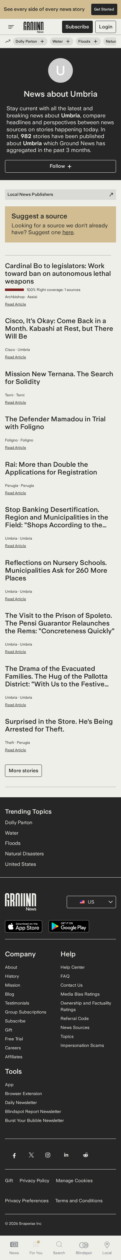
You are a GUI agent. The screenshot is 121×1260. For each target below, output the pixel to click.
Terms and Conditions (79, 1200)
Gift (8, 1029)
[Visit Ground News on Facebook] (14, 1155)
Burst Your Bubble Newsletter (34, 1120)
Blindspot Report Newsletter (33, 1111)
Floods (84, 41)
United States (20, 864)
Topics (67, 1036)
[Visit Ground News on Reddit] (86, 1155)
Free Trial (14, 1038)
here (68, 232)
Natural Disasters (24, 854)
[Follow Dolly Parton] (42, 41)
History (12, 976)
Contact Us (71, 985)
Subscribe (77, 27)
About (11, 967)
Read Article (15, 304)
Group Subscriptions (25, 1011)
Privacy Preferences (27, 1200)
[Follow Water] (68, 41)
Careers (13, 1047)
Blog (9, 994)
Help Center (72, 967)
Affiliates (13, 1056)
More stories (23, 770)
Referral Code (74, 1018)
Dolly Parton (26, 41)
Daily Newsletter (21, 1102)
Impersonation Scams (82, 1045)
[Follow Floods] (95, 41)
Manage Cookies (74, 1180)
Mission (12, 985)
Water (57, 41)
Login (105, 27)
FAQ (64, 976)
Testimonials (17, 1003)
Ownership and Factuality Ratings (85, 1006)
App (9, 1084)
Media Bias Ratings (80, 994)
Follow (57, 166)
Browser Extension (23, 1093)
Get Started (104, 9)
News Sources (74, 1027)
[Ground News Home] (34, 27)
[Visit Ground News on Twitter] (31, 1155)
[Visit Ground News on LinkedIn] (66, 1155)
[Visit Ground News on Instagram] (47, 1155)
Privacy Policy (34, 1180)
